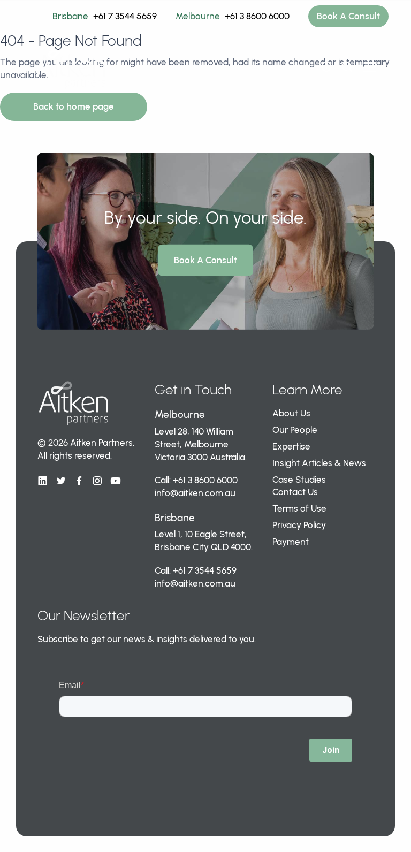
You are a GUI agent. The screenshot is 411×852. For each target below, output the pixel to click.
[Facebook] (79, 481)
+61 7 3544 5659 (125, 16)
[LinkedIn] (42, 481)
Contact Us (295, 491)
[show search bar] (347, 66)
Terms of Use (299, 508)
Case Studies (299, 479)
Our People (294, 429)
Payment (290, 541)
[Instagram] (97, 481)
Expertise (291, 446)
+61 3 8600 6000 (257, 16)
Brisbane (70, 16)
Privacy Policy (299, 525)
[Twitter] (61, 481)
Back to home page (73, 106)
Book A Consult (348, 16)
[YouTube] (115, 481)
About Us (291, 413)
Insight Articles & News (319, 463)
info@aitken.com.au (195, 493)
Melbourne (198, 16)
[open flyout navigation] (326, 66)
